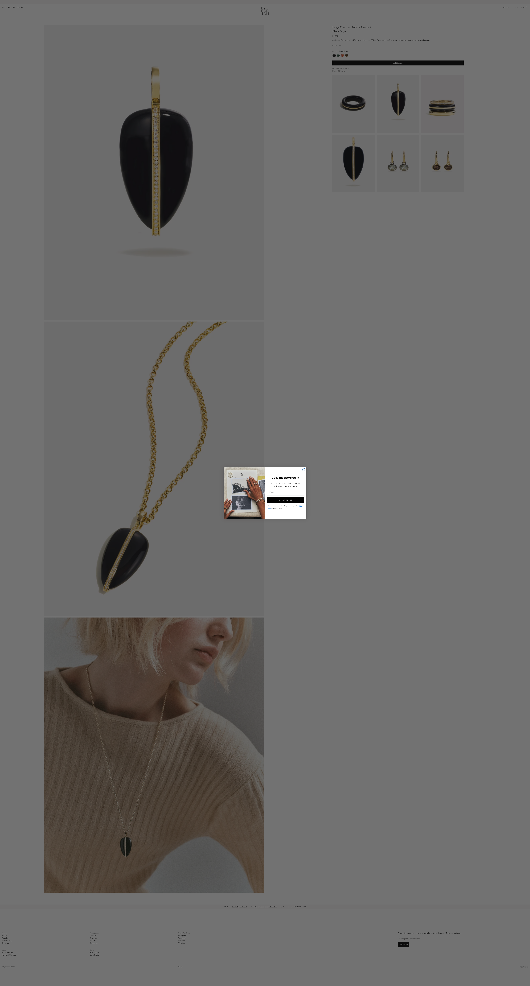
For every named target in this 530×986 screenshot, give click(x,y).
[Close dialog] (303, 469)
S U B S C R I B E (285, 500)
